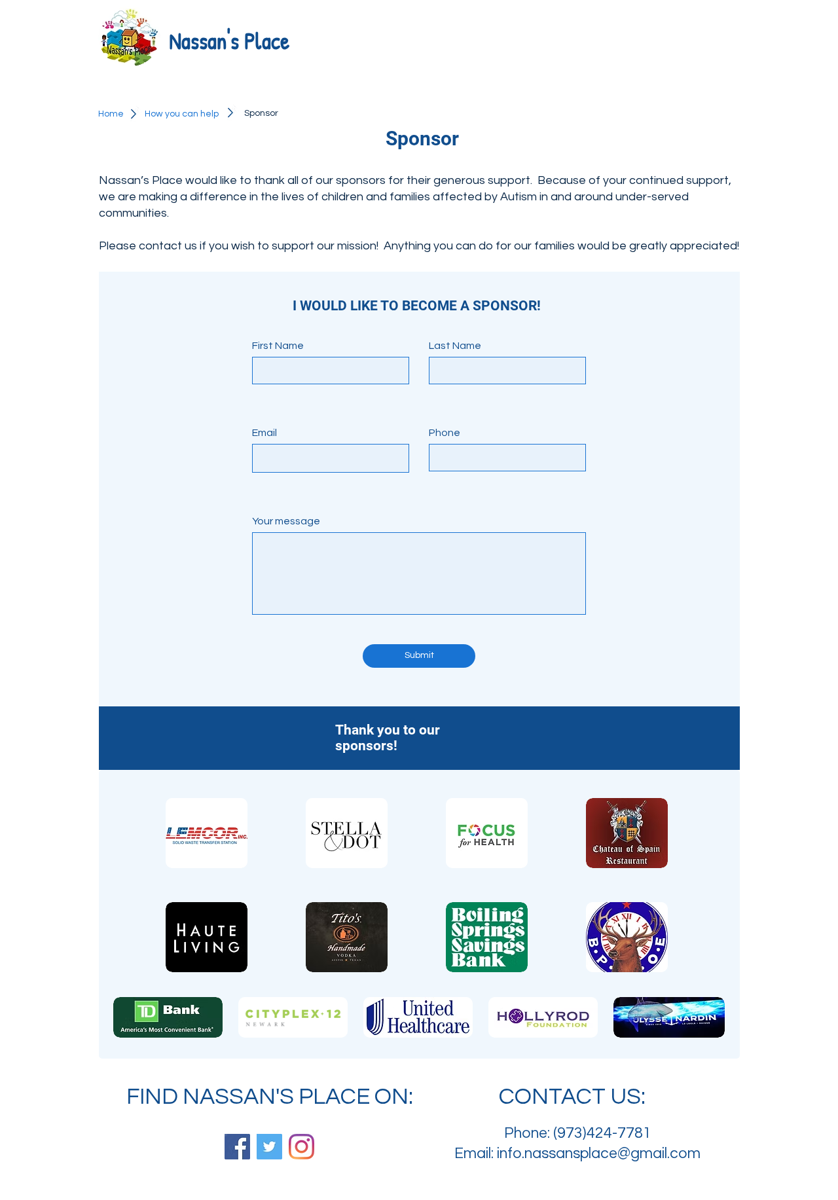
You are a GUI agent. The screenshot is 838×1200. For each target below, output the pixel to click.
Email (264, 432)
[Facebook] (237, 1146)
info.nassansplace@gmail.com (599, 1153)
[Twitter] (269, 1146)
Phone (444, 432)
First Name (278, 345)
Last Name (455, 345)
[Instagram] (301, 1146)
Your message (286, 521)
